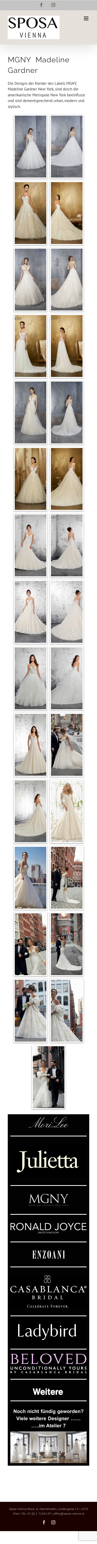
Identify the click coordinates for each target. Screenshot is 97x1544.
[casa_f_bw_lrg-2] (48, 1277)
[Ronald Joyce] (48, 1224)
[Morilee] (49, 1118)
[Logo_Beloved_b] (48, 1355)
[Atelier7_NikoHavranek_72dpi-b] (48, 1433)
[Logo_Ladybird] (48, 1321)
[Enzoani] (48, 1252)
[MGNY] (49, 1195)
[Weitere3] (48, 1406)
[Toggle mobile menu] (86, 18)
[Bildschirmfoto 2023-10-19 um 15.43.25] (48, 1146)
